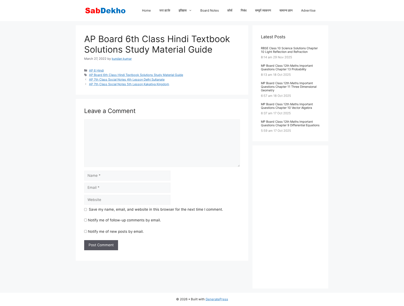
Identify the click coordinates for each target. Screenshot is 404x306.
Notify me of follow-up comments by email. (124, 220)
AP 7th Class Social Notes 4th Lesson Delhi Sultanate (127, 79)
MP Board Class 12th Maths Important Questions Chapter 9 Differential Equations (290, 123)
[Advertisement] (290, 217)
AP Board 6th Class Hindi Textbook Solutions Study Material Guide (136, 75)
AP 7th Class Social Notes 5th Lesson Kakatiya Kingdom (129, 84)
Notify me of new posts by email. (116, 231)
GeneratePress (217, 299)
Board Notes (209, 10)
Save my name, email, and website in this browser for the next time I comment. (156, 209)
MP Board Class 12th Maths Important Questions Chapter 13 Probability (287, 67)
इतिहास (183, 10)
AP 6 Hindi (96, 70)
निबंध (244, 10)
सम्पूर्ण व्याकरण (263, 10)
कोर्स (229, 10)
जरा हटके (164, 10)
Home (146, 10)
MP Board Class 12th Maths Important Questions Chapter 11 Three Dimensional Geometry (288, 86)
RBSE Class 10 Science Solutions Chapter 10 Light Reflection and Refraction (289, 49)
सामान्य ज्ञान (286, 10)
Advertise (308, 10)
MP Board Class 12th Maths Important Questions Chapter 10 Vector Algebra (287, 105)
